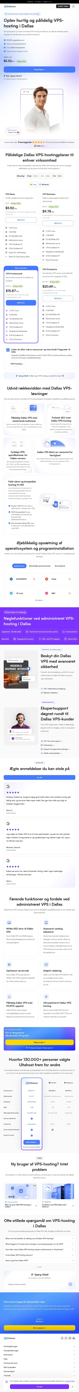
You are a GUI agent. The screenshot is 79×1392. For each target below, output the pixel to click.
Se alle (39, 777)
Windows (45, 185)
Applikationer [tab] (19, 566)
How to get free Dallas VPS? (16, 1260)
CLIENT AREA (63, 6)
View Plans (39, 69)
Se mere (38, 600)
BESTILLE (21, 220)
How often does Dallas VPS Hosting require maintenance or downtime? (34, 1249)
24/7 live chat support (52, 741)
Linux (35, 185)
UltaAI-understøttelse (52, 753)
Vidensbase (48, 745)
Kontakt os (30, 1)
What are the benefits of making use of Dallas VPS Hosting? (29, 1238)
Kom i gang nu (39, 1328)
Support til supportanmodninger (56, 749)
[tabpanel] (39, 587)
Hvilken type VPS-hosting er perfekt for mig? (40, 376)
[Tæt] (72, 1386)
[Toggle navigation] (73, 6)
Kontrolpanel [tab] (60, 566)
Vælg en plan (39, 1042)
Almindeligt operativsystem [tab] (40, 566)
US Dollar (38, 1)
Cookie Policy (70, 1381)
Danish (47, 1)
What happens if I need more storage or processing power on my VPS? (34, 1244)
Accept (39, 1387)
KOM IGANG (31, 1142)
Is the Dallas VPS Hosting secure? (19, 1255)
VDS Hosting (16, 364)
